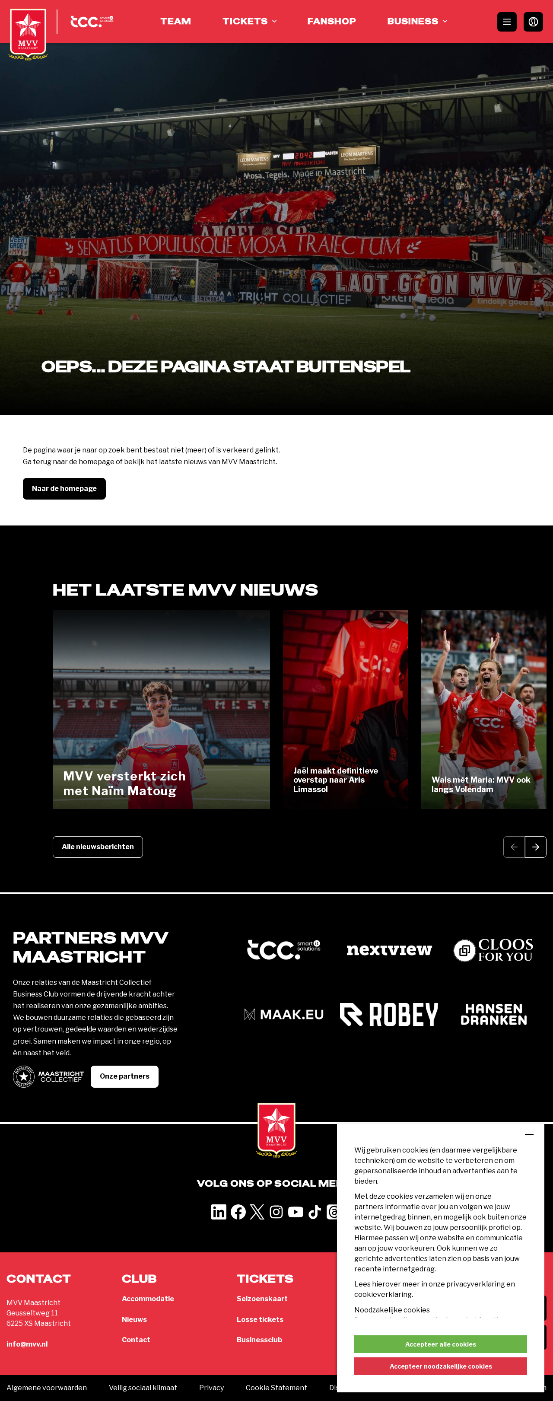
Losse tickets (260, 1319)
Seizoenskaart (262, 1299)
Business (413, 21)
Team (175, 21)
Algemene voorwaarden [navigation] (46, 1388)
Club (139, 1279)
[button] (536, 847)
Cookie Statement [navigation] (276, 1388)
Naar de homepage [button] (64, 488)
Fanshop (332, 21)
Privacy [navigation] (211, 1388)
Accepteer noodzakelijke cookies (441, 1366)
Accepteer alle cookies (440, 1344)
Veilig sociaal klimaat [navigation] (143, 1388)
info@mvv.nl (27, 1344)
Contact (136, 1340)
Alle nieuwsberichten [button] (98, 847)
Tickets (245, 21)
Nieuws (134, 1319)
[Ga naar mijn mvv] (533, 22)
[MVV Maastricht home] (28, 34)
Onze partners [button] (124, 1076)
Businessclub (259, 1340)
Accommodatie (148, 1299)
